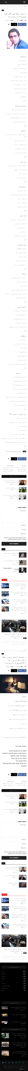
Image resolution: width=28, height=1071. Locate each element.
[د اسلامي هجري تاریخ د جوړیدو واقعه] (5, 1015)
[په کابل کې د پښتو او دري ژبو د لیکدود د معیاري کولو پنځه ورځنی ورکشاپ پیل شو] (5, 1044)
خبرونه (4, 580)
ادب (22, 6)
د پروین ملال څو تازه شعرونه (12, 487)
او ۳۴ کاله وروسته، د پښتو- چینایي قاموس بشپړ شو (20, 469)
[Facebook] (23, 1062)
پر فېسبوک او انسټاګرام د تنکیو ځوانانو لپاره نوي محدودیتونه (19, 585)
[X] (5, 1062)
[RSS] (9, 1062)
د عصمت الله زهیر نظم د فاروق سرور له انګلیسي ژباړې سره (8, 469)
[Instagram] (16, 1062)
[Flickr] (19, 1062)
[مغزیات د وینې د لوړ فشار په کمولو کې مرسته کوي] (5, 601)
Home (25, 6)
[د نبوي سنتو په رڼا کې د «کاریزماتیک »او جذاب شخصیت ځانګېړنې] (5, 1053)
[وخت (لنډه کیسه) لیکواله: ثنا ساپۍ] (22, 562)
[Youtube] (3, 1062)
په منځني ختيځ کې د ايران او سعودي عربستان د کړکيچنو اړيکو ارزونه (19, 1035)
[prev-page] (25, 502)
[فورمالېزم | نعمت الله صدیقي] (22, 555)
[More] (8, 24)
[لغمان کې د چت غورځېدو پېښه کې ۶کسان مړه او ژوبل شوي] (5, 1007)
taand (11, 20)
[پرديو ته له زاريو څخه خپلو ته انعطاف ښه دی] (5, 1022)
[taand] (18, 20)
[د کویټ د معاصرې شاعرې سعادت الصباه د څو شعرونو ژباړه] (22, 482)
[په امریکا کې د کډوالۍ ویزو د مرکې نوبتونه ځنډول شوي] (5, 594)
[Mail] (12, 1062)
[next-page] (22, 502)
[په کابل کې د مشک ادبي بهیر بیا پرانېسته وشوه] (14, 626)
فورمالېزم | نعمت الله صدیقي (11, 553)
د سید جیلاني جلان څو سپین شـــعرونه (14, 451)
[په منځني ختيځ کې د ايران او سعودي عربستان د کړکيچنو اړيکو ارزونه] (5, 1035)
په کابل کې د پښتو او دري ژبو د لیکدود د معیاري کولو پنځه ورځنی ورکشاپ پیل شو (18, 1044)
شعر (19, 6)
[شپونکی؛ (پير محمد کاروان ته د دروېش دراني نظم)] (22, 497)
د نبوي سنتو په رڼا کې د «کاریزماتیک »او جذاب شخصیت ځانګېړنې (19, 1053)
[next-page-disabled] (23, 616)
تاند (18, 484)
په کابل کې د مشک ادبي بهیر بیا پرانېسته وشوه (15, 635)
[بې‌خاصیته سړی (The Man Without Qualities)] (22, 570)
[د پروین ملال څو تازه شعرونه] (22, 489)
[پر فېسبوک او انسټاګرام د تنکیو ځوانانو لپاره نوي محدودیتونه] (5, 585)
